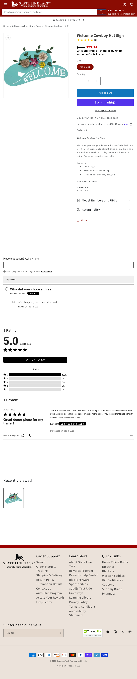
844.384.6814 (116, 10)
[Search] (101, 12)
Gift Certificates (112, 580)
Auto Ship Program (49, 593)
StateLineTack (63, 661)
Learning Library (80, 598)
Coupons (108, 585)
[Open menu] (5, 4)
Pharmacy (108, 594)
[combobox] (54, 12)
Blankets (108, 571)
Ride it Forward (79, 580)
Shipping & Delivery (49, 575)
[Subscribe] (59, 633)
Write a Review (35, 359)
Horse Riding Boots (115, 562)
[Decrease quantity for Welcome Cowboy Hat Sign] (81, 81)
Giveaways (76, 593)
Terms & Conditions (82, 607)
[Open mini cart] (131, 5)
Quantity (81, 74)
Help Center (44, 602)
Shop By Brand (112, 589)
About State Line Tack (80, 564)
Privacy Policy (78, 602)
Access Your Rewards (50, 598)
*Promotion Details (49, 584)
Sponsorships (78, 584)
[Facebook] (108, 632)
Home (6, 26)
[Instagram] (115, 632)
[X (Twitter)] (122, 632)
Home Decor (35, 26)
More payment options (105, 110)
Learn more (46, 271)
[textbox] (68, 265)
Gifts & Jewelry (19, 26)
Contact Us (43, 589)
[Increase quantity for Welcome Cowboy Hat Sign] (96, 81)
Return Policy (45, 580)
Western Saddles (113, 576)
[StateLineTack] (30, 4)
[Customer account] (124, 5)
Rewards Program (81, 571)
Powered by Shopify (78, 661)
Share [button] (84, 220)
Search (41, 562)
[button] (105, 200)
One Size (85, 67)
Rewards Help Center (83, 575)
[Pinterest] (130, 632)
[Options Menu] (132, 435)
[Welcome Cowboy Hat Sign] (13, 498)
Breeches (108, 567)
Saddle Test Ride (80, 589)
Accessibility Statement (77, 613)
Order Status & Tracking (46, 569)
